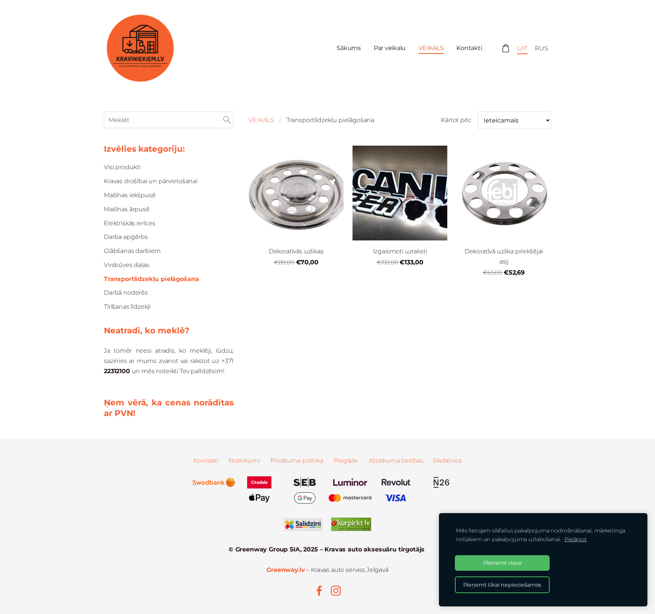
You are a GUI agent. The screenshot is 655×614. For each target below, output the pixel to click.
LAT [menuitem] (522, 48)
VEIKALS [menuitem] (430, 48)
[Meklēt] (227, 119)
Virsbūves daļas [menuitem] (126, 265)
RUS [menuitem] (541, 48)
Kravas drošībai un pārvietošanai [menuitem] (150, 181)
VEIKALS (261, 120)
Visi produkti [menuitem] (122, 167)
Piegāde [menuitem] (346, 460)
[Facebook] (319, 590)
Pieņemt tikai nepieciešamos (502, 584)
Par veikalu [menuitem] (390, 48)
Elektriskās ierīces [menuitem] (129, 223)
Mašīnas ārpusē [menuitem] (127, 209)
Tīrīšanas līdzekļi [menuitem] (127, 306)
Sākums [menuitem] (349, 48)
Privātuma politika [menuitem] (296, 460)
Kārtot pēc (456, 120)
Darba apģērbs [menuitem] (126, 236)
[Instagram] (335, 590)
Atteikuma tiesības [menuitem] (396, 460)
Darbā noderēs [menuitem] (126, 292)
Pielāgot (575, 539)
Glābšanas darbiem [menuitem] (132, 250)
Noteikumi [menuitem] (244, 460)
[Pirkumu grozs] (505, 48)
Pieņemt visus (502, 562)
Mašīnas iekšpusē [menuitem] (129, 195)
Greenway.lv (285, 569)
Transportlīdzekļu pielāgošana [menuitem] (151, 279)
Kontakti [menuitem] (469, 48)
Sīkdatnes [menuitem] (447, 460)
